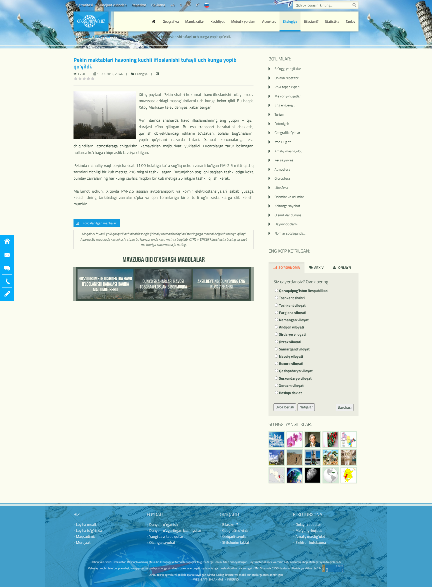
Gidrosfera (282, 178)
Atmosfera (282, 169)
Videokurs (269, 21)
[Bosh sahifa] (154, 21)
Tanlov (350, 21)
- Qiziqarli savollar (234, 536)
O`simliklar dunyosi (288, 215)
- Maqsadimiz (85, 536)
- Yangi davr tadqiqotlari (165, 536)
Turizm (279, 114)
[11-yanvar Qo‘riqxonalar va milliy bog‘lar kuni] (330, 457)
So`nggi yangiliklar (287, 68)
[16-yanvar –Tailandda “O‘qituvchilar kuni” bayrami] (330, 439)
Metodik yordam (243, 21)
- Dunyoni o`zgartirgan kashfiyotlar (174, 530)
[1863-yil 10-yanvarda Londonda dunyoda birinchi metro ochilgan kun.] (348, 457)
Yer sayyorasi (284, 160)
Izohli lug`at (282, 141)
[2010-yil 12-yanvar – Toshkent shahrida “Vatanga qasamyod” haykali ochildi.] (312, 457)
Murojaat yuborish (112, 5)
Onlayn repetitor (286, 77)
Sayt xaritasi (83, 5)
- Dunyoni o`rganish (162, 524)
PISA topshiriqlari (287, 86)
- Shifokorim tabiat (234, 542)
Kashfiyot (217, 21)
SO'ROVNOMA (289, 267)
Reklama (158, 5)
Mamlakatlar (194, 21)
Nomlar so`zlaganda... (290, 233)
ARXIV (319, 267)
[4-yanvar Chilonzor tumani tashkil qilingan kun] (348, 475)
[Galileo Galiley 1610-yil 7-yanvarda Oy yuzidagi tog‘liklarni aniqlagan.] (312, 475)
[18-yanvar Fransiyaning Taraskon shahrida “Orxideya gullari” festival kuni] (294, 439)
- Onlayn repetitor (307, 524)
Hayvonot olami (286, 224)
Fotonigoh (281, 123)
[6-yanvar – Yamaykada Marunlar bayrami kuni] (330, 475)
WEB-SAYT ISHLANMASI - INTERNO (216, 579)
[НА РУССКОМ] (206, 5)
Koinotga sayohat (287, 205)
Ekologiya (290, 21)
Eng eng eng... (284, 105)
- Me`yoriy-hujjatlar (308, 530)
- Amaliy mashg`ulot (309, 536)
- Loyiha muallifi (86, 524)
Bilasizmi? (311, 21)
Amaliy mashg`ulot (288, 151)
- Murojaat (82, 542)
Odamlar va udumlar (289, 196)
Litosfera (281, 187)
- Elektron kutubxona (309, 542)
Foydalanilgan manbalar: (99, 223)
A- (189, 5)
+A (172, 5)
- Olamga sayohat (161, 542)
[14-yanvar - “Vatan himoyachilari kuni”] (276, 457)
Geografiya (171, 21)
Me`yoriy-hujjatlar (287, 96)
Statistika (332, 21)
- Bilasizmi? (229, 524)
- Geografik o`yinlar (235, 530)
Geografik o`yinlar (287, 132)
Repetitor (139, 5)
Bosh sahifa (83, 36)
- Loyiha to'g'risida (88, 530)
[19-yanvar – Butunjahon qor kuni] (276, 439)
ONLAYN (344, 267)
